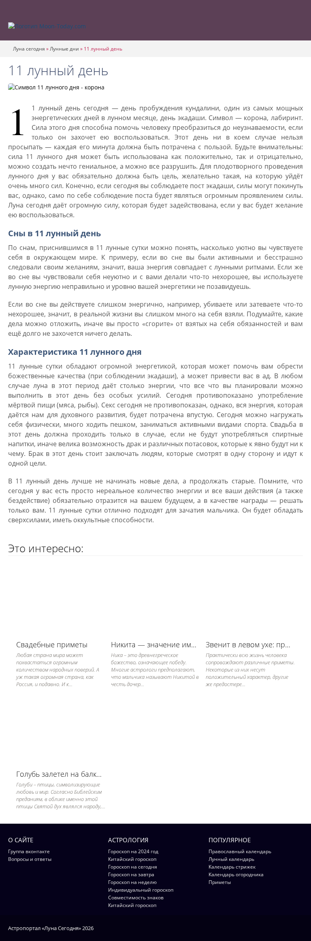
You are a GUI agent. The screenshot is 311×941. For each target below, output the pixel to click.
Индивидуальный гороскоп (140, 889)
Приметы (220, 882)
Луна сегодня (29, 48)
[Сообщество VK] (299, 928)
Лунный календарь (231, 859)
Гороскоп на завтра (131, 874)
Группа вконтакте (29, 851)
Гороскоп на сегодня (132, 866)
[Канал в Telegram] (288, 928)
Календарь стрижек (232, 866)
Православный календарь (240, 851)
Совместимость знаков (136, 897)
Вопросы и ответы (29, 859)
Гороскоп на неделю (132, 882)
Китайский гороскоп (132, 859)
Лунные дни (64, 48)
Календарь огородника (236, 874)
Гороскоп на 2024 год (133, 851)
